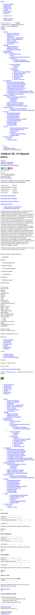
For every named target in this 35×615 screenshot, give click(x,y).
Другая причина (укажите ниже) (11, 602)
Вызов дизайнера (9, 4)
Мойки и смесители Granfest (15, 104)
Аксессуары (13, 68)
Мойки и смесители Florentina (15, 102)
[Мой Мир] (9, 168)
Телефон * (3, 516)
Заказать (3, 529)
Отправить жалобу (6, 607)
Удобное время (5, 540)
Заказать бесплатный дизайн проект (11, 369)
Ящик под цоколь (18, 76)
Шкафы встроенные (12, 46)
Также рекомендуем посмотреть (13, 207)
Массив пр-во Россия (13, 33)
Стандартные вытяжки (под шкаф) (16, 119)
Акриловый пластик (13, 42)
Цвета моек (13, 99)
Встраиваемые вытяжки (14, 113)
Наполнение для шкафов (14, 49)
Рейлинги (16, 70)
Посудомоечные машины (14, 120)
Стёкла (16, 67)
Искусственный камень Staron (15, 82)
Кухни (5, 146)
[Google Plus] (11, 168)
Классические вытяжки (13, 116)
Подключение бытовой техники (19, 128)
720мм (4, 318)
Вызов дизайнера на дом (17, 129)
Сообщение (4, 523)
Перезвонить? (14, 26)
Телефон (3, 580)
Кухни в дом (12, 372)
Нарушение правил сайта (9, 600)
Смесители (13, 101)
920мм (4, 320)
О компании (7, 5)
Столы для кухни (12, 139)
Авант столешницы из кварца (15, 86)
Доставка (13, 132)
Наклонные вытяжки (13, 117)
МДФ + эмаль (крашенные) (14, 39)
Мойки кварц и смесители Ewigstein (17, 105)
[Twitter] (4, 168)
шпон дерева (10, 43)
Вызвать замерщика (6, 177)
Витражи (16, 65)
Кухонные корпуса (15, 54)
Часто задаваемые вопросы (11, 357)
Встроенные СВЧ (12, 125)
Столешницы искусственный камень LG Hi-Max (20, 92)
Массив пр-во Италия (13, 34)
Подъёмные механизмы (20, 60)
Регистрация (7, 20)
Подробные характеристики (12, 208)
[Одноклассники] (7, 168)
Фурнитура (13, 58)
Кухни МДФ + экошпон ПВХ (15, 37)
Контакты (6, 13)
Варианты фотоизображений (18, 108)
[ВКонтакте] (2, 168)
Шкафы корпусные (12, 48)
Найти (18, 23)
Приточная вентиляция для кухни (19, 57)
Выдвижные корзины (20, 73)
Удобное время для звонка (8, 520)
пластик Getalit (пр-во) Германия (16, 85)
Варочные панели (12, 122)
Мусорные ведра (18, 74)
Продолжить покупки (6, 612)
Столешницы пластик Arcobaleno (16, 88)
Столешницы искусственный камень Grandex (20, 91)
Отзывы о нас (8, 8)
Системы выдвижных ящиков (22, 61)
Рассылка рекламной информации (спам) (14, 598)
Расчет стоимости (9, 174)
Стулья (9, 138)
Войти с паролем (8, 18)
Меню (2, 1)
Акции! (6, 10)
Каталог (3, 27)
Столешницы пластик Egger (15, 89)
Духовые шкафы (11, 123)
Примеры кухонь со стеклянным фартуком (22, 110)
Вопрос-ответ (7, 7)
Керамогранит (14, 98)
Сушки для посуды (19, 79)
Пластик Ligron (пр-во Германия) (16, 83)
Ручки (12, 55)
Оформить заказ (5, 589)
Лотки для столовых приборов (22, 71)
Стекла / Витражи (15, 64)
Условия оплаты (8, 354)
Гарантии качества (9, 355)
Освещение (17, 77)
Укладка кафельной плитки (18, 133)
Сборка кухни (14, 131)
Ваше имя (3, 518)
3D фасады (10, 36)
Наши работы (7, 11)
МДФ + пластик (11, 40)
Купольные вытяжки (13, 114)
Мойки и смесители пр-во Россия (16, 97)
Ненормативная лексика (9, 597)
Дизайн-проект (14, 135)
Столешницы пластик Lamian (15, 94)
